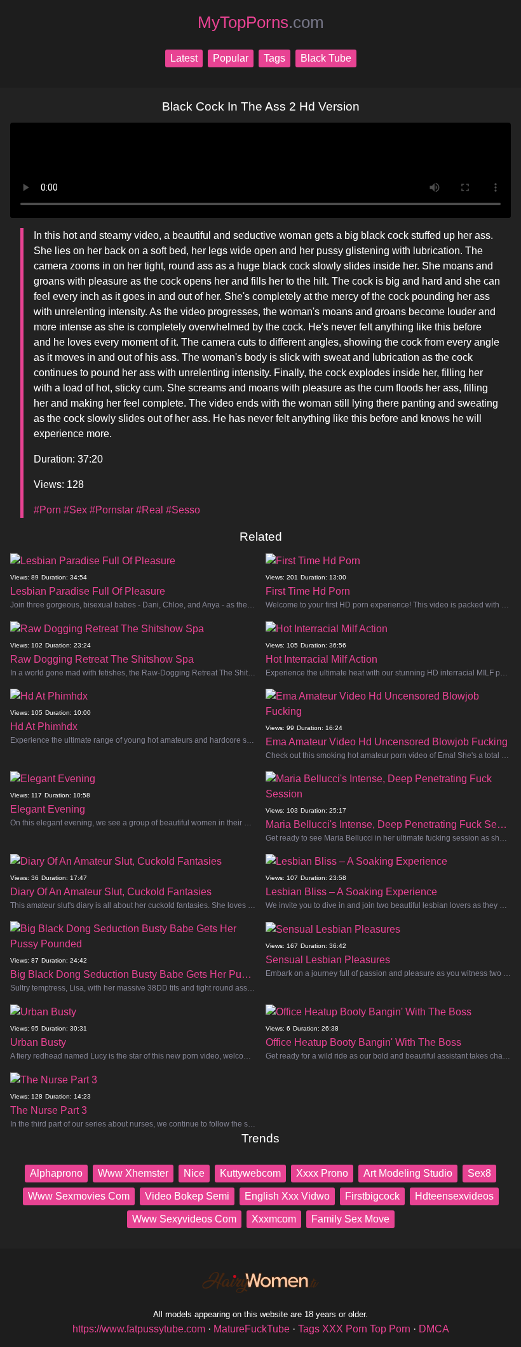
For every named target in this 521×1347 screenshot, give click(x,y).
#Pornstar (111, 509)
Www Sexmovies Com (79, 1196)
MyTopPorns (261, 22)
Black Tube (326, 58)
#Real (149, 509)
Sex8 (479, 1173)
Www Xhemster (133, 1173)
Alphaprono (56, 1173)
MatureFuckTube (251, 1328)
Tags (274, 58)
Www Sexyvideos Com (184, 1219)
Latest (184, 58)
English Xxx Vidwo (287, 1196)
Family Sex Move (350, 1219)
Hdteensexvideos (454, 1196)
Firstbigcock (372, 1196)
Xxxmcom (274, 1219)
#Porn (47, 509)
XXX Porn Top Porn (366, 1328)
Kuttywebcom (250, 1173)
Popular (230, 58)
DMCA (434, 1328)
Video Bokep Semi (187, 1196)
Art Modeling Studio (407, 1173)
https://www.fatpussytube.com (138, 1328)
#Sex (75, 509)
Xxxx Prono (322, 1173)
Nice (194, 1173)
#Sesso (183, 509)
